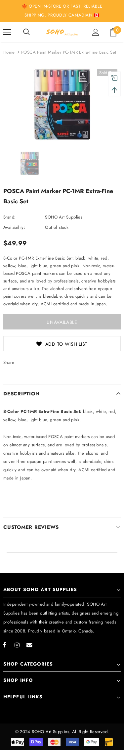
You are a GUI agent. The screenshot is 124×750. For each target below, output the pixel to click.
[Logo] (62, 31)
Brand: (9, 217)
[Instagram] (17, 645)
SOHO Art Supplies (63, 217)
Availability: (14, 227)
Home (9, 52)
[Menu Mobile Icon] (7, 32)
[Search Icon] (26, 32)
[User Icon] (95, 32)
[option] (62, 104)
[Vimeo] (29, 645)
